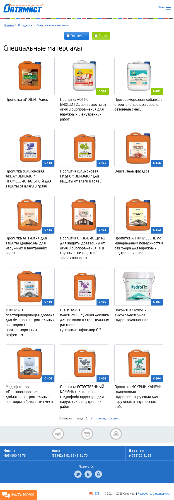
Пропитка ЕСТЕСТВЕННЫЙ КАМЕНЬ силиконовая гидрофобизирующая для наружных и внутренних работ (82, 397)
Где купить (116, 434)
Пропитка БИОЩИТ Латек (27, 99)
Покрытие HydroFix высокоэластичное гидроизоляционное (131, 315)
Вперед (101, 418)
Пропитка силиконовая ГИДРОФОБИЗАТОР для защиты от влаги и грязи (81, 176)
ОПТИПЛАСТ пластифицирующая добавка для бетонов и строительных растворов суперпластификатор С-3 (84, 320)
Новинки (87, 434)
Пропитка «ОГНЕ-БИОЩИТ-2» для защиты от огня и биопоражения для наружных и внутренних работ (83, 109)
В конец (114, 418)
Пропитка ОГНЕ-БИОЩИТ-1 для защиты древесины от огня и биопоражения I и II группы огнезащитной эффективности (82, 248)
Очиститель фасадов (132, 171)
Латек (102, 36)
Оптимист (78, 36)
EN (97, 493)
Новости (58, 434)
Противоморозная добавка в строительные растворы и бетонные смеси (138, 104)
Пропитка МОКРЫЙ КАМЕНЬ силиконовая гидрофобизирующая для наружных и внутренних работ (138, 397)
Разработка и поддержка (153, 493)
